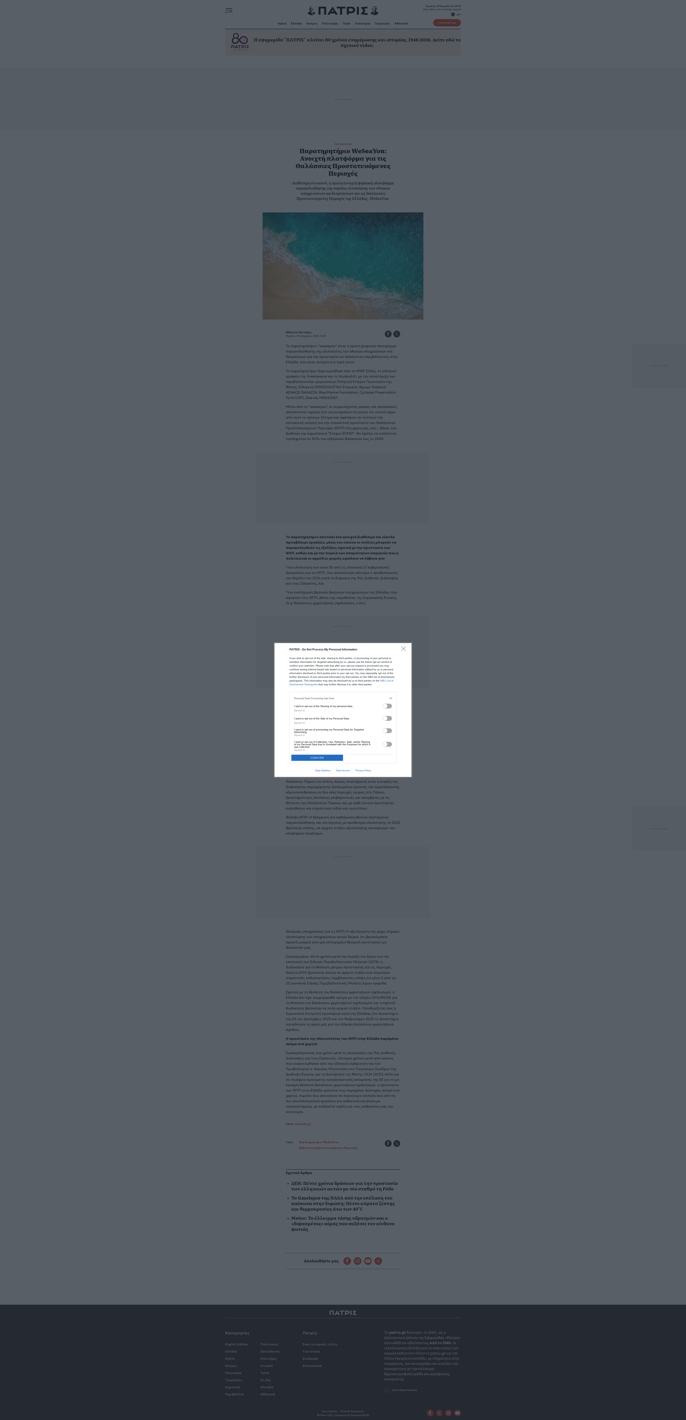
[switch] (387, 706)
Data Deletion (322, 770)
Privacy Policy (363, 770)
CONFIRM (317, 758)
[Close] (404, 649)
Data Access (343, 770)
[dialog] (343, 710)
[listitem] (343, 698)
